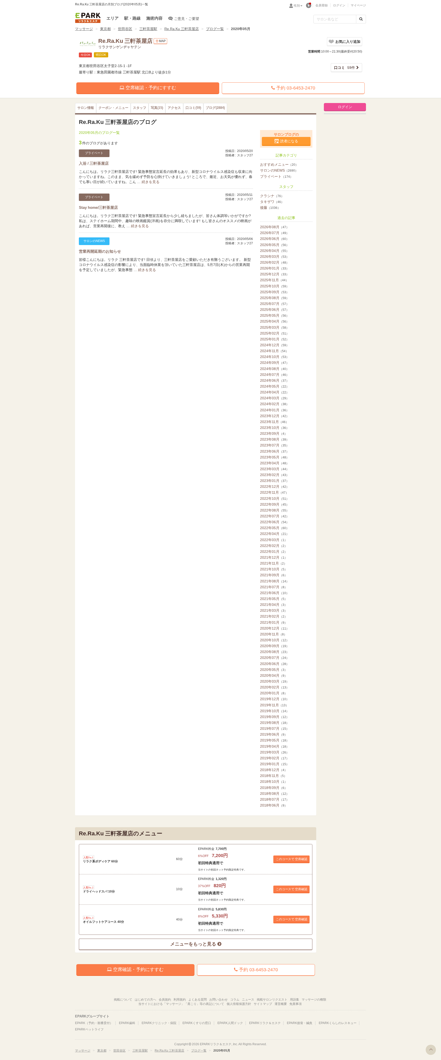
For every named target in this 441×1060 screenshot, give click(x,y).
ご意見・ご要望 (186, 19)
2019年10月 (274, 711)
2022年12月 (274, 486)
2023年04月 (274, 463)
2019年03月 (274, 752)
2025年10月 (274, 286)
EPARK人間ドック (230, 1023)
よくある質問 (197, 999)
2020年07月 (274, 658)
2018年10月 (273, 782)
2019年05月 (274, 740)
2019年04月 (274, 746)
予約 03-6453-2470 (295, 88)
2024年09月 (274, 363)
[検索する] (361, 19)
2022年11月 (274, 492)
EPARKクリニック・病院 (159, 1023)
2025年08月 (274, 298)
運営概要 (281, 1004)
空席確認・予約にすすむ (150, 87)
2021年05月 (273, 599)
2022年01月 (273, 552)
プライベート (276, 176)
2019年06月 (273, 734)
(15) (157, 108)
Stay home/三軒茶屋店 (98, 207)
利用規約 (180, 999)
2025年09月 (274, 292)
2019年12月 (274, 699)
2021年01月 (273, 622)
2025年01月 (274, 339)
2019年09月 (274, 717)
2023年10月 (274, 428)
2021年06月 (274, 593)
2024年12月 (274, 345)
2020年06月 (274, 664)
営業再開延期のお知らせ (100, 251)
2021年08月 (274, 581)
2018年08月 (274, 793)
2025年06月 (274, 310)
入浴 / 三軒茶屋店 (94, 163)
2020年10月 (274, 640)
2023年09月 (273, 433)
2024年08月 (274, 369)
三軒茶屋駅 (148, 29)
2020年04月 (273, 675)
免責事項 (295, 1004)
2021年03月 (273, 610)
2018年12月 (273, 770)
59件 (344, 68)
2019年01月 (274, 764)
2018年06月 (273, 805)
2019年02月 (274, 758)
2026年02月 (274, 262)
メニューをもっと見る (193, 944)
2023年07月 (274, 445)
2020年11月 (273, 634)
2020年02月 (274, 687)
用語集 (294, 999)
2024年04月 (274, 392)
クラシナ (272, 196)
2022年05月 (274, 528)
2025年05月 (274, 315)
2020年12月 (274, 628)
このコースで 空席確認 (291, 859)
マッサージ (84, 29)
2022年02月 (273, 546)
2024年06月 (274, 380)
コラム (234, 999)
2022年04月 (274, 534)
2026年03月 (274, 256)
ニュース (248, 999)
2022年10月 (274, 498)
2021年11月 (273, 563)
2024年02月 (274, 404)
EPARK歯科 (127, 1023)
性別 (297, 5)
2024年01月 (274, 410)
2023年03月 (274, 469)
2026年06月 (274, 239)
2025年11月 (274, 280)
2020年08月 (274, 652)
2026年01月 (274, 268)
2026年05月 (274, 245)
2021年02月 (273, 616)
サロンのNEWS (279, 170)
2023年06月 (274, 451)
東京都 (105, 29)
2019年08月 (274, 723)
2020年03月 (274, 681)
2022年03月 (273, 540)
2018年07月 (274, 799)
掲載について (123, 999)
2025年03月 (274, 327)
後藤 (270, 208)
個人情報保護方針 (239, 1004)
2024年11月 (274, 351)
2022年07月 (274, 516)
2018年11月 (273, 776)
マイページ (358, 5)
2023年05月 (274, 457)
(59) (193, 108)
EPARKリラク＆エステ (88, 18)
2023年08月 (274, 439)
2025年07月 (274, 304)
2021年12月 (273, 557)
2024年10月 (274, 357)
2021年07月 (273, 587)
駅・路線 (132, 18)
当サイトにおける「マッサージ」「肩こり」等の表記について (181, 1004)
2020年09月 (274, 646)
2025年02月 (274, 333)
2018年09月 (273, 788)
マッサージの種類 (314, 999)
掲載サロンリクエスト (272, 999)
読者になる (289, 141)
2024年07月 (274, 375)
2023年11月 (274, 422)
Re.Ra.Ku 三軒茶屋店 (181, 29)
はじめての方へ (145, 999)
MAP (162, 41)
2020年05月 (273, 670)
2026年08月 (274, 227)
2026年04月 (274, 251)
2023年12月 (274, 416)
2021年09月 (273, 575)
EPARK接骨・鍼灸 (299, 1023)
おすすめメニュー (279, 164)
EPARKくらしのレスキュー (338, 1023)
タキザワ (272, 202)
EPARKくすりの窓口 (196, 1023)
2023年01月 (274, 481)
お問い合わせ (218, 999)
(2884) (215, 108)
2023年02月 (274, 475)
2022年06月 (274, 522)
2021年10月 (273, 569)
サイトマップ (263, 1004)
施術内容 (154, 18)
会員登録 (321, 5)
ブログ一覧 (215, 29)
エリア (112, 18)
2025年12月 (274, 274)
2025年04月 (274, 321)
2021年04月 (273, 605)
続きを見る (151, 182)
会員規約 (165, 999)
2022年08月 (274, 510)
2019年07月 (274, 728)
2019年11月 (274, 705)
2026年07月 (274, 233)
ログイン (339, 5)
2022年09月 (274, 504)
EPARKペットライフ (89, 1029)
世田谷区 (125, 29)
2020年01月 (273, 693)
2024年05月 (274, 386)
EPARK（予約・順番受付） (94, 1023)
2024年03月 (274, 398)
